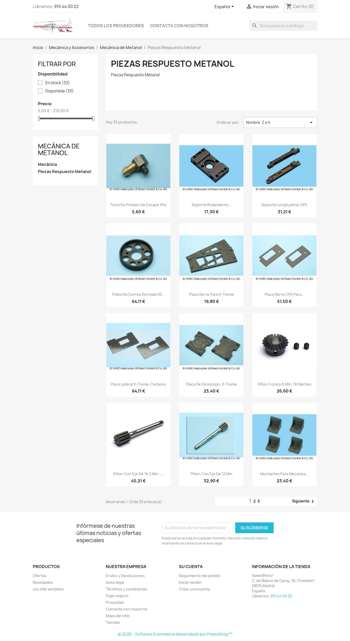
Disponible (59, 91)
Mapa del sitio (118, 615)
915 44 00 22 (66, 6)
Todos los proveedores (116, 25)
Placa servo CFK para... (284, 294)
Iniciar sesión (190, 582)
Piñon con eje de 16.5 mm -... (138, 473)
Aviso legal (115, 582)
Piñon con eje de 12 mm (211, 473)
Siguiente (304, 501)
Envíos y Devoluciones (125, 575)
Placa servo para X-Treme (211, 294)
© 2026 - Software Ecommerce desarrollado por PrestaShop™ (175, 634)
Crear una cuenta (194, 589)
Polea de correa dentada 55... (138, 294)
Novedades (43, 582)
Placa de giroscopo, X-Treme (211, 384)
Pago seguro (117, 595)
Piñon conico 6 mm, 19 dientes (284, 384)
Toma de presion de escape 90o (138, 204)
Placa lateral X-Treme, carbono (138, 384)
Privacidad (115, 602)
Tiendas (113, 622)
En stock (57, 82)
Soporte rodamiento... (211, 204)
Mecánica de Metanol (59, 149)
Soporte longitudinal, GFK (284, 204)
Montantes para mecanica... (284, 473)
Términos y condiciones (126, 589)
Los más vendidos (48, 589)
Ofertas (39, 575)
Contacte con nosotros (126, 609)
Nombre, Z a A (280, 122)
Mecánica (47, 164)
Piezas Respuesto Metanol (64, 171)
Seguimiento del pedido (199, 575)
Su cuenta (191, 566)
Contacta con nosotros (179, 25)
